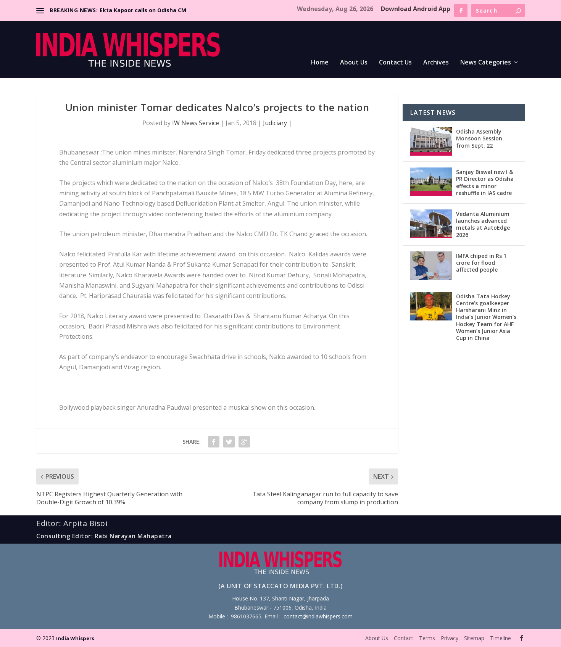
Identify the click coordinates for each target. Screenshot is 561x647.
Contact (403, 638)
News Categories (485, 62)
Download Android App (415, 9)
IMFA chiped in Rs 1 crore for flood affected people (481, 262)
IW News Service (195, 123)
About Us (354, 62)
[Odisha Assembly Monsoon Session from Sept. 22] (431, 141)
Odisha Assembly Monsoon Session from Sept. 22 (479, 138)
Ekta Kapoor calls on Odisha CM (143, 10)
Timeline (500, 638)
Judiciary (275, 123)
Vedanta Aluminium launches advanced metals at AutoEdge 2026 (483, 224)
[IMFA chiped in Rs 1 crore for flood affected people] (431, 265)
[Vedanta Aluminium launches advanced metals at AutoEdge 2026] (431, 223)
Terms (427, 638)
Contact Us (395, 62)
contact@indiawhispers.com (318, 616)
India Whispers (75, 638)
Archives (436, 62)
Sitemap (474, 638)
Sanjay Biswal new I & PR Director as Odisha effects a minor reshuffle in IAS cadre (485, 182)
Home (320, 62)
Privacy (449, 638)
